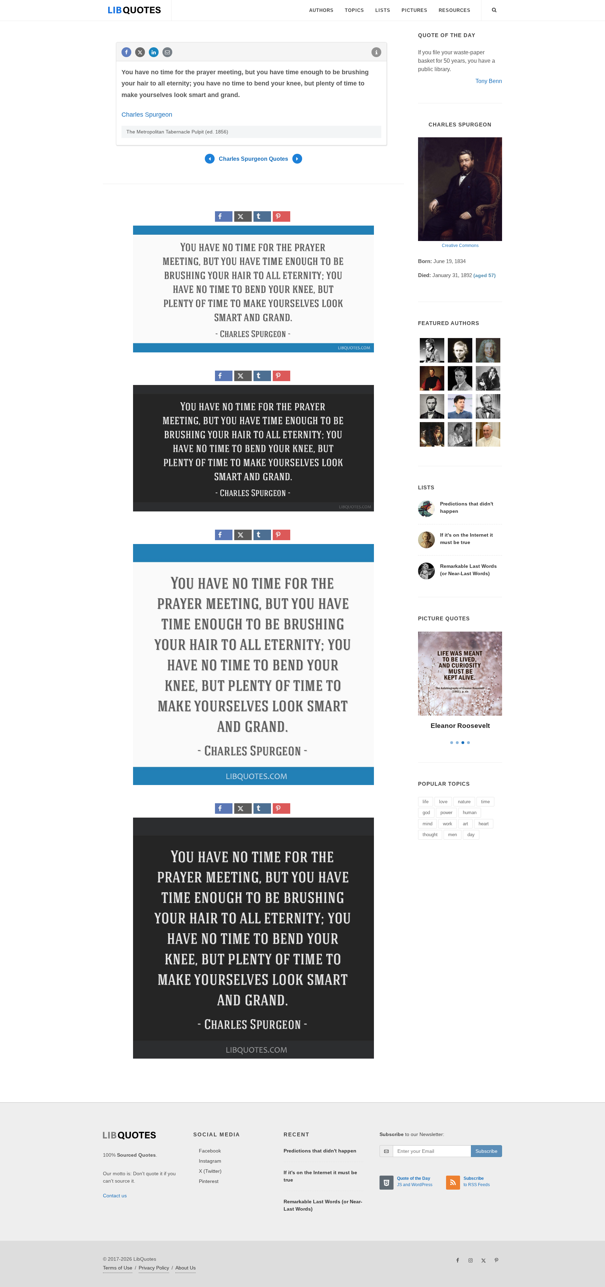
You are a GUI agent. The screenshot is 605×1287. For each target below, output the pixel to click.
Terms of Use (117, 1268)
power (446, 812)
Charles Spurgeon (146, 114)
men (452, 834)
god (426, 812)
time (485, 801)
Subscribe (486, 1151)
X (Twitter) (210, 1171)
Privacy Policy (154, 1268)
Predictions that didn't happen (320, 1151)
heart (484, 823)
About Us (185, 1268)
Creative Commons (460, 245)
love (443, 801)
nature (464, 801)
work (447, 823)
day (471, 834)
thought (430, 834)
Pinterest (208, 1181)
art (465, 823)
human (470, 812)
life (426, 801)
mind (427, 823)
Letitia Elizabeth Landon (460, 725)
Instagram (210, 1161)
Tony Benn (488, 81)
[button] (494, 8)
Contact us (115, 1195)
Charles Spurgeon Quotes (253, 159)
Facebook (210, 1151)
